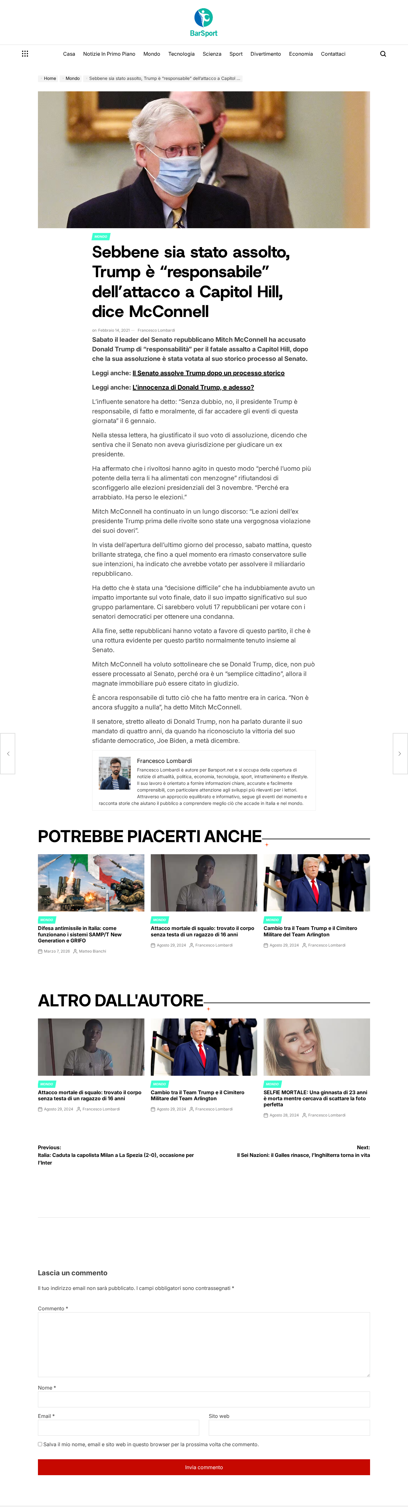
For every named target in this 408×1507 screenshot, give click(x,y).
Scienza (212, 54)
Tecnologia (181, 54)
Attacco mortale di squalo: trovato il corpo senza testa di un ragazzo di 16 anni (202, 931)
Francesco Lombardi (156, 330)
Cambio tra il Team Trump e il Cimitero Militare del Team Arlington (310, 931)
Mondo (151, 54)
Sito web (219, 1416)
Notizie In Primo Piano (109, 54)
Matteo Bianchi (92, 951)
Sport (236, 54)
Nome (47, 1387)
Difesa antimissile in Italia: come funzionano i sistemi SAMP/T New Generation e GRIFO (80, 934)
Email (46, 1416)
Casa (69, 54)
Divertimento (266, 54)
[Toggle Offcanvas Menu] (25, 54)
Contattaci (333, 54)
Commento (53, 1308)
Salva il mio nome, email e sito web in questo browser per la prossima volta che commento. (151, 1444)
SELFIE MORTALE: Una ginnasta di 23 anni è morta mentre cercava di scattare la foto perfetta (315, 1098)
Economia (301, 54)
